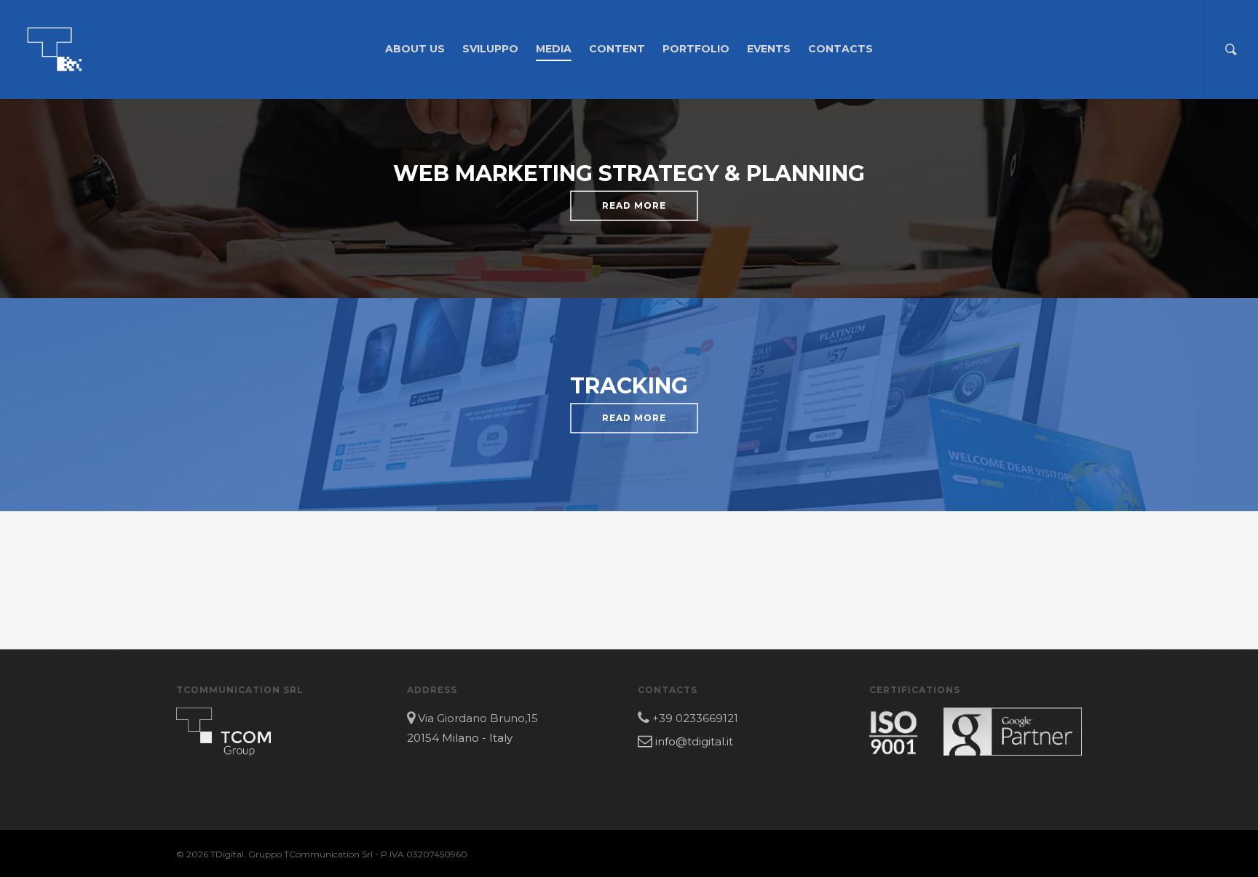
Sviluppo (490, 48)
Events (769, 48)
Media (553, 48)
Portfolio (695, 48)
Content (617, 48)
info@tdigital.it (692, 741)
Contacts (840, 48)
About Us (415, 48)
